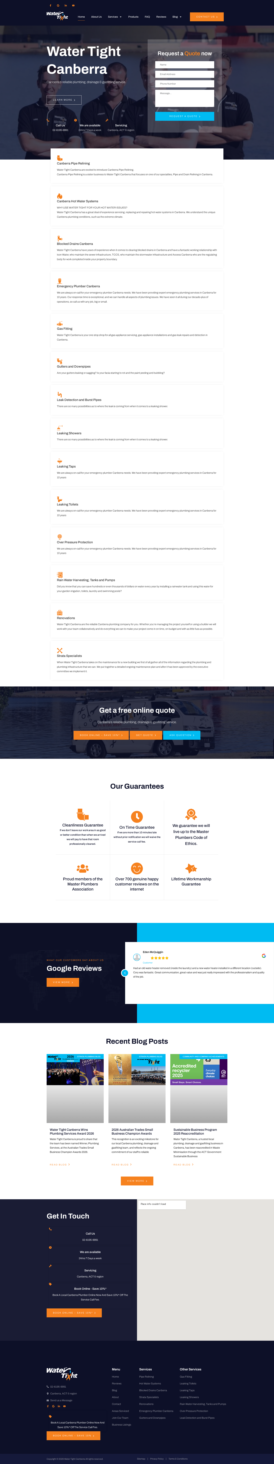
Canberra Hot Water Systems (77, 201)
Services (113, 16)
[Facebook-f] (50, 5)
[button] (125, 973)
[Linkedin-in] (65, 5)
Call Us (60, 125)
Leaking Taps (66, 466)
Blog (175, 16)
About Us (96, 16)
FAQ (147, 16)
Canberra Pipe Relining (73, 163)
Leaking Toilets (67, 504)
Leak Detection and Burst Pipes (79, 400)
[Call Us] (48, 120)
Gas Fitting (64, 328)
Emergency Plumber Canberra (78, 286)
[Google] (58, 5)
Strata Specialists (69, 656)
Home (81, 16)
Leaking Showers (69, 433)
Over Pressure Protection (75, 542)
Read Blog (58, 1165)
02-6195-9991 (60, 130)
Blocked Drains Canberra (75, 244)
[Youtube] (73, 5)
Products (133, 16)
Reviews (161, 16)
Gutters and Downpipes (74, 366)
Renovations (66, 618)
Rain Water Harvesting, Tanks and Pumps (86, 580)
